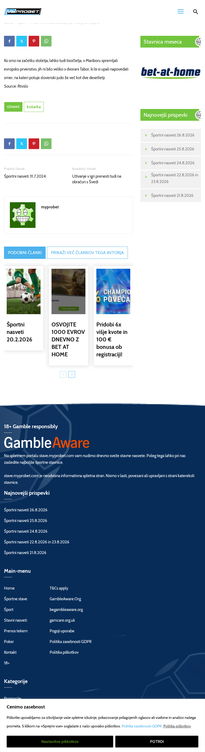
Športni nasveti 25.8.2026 (172, 149)
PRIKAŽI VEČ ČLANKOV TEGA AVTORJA (87, 252)
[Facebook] (9, 41)
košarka (34, 106)
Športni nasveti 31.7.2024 (25, 176)
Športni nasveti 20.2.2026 (19, 332)
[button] (195, 12)
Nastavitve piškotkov (60, 741)
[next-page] (71, 374)
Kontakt (10, 652)
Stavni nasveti (15, 620)
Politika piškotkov (177, 726)
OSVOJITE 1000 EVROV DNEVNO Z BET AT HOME (68, 339)
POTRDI (157, 741)
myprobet (50, 207)
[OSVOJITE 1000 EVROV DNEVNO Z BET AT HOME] (68, 291)
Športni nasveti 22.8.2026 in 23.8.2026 (174, 178)
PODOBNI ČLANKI (25, 252)
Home (9, 588)
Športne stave (15, 599)
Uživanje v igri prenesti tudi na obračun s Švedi (96, 179)
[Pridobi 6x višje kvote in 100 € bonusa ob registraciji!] (113, 291)
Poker (9, 641)
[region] (102, 725)
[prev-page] (63, 374)
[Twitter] (21, 41)
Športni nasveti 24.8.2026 (173, 163)
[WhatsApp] (46, 41)
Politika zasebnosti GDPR (142, 726)
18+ (7, 663)
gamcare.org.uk (62, 620)
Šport (8, 609)
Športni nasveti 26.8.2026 (173, 135)
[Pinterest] (34, 41)
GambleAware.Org (65, 599)
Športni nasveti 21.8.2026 (172, 195)
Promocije (12, 698)
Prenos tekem (15, 631)
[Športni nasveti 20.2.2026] (24, 291)
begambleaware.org (66, 609)
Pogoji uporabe (62, 631)
